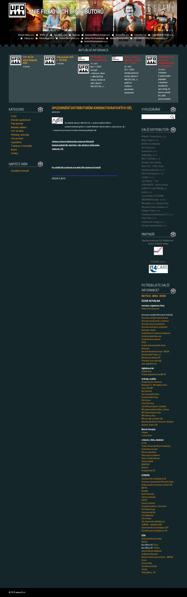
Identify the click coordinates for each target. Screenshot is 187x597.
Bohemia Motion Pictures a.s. (97, 35)
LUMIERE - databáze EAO (152, 524)
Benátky (145, 491)
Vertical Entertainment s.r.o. (96, 41)
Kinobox (145, 467)
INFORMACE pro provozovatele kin (98, 58)
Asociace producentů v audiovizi (155, 321)
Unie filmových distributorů (66, 11)
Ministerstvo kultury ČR (151, 357)
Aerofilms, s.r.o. (60, 35)
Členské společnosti (21, 119)
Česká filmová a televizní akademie (156, 333)
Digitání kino (147, 371)
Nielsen (145, 542)
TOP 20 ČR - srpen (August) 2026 (30, 60)
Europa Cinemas (148, 503)
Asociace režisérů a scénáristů (154, 327)
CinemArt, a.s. (140, 35)
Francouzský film (148, 512)
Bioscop (76, 35)
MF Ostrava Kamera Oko (151, 412)
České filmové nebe (150, 449)
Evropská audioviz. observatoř (154, 506)
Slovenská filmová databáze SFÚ (155, 527)
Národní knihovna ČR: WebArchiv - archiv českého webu (158, 242)
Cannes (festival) (149, 497)
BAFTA (144, 488)
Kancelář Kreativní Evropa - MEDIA (155, 351)
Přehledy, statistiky (20, 134)
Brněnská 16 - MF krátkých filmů (154, 385)
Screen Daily (147, 563)
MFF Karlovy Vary (148, 415)
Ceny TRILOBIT (147, 388)
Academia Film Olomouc (152, 382)
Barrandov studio (149, 330)
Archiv (14, 149)
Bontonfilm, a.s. (122, 35)
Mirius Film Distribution (94, 38)
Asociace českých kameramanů (155, 318)
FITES (144, 342)
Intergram (145, 348)
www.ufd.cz (20, 592)
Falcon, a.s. (29, 38)
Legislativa (16, 142)
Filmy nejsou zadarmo (151, 455)
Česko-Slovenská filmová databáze (156, 446)
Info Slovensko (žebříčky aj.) (153, 521)
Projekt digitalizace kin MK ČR (154, 374)
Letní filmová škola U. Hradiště (154, 406)
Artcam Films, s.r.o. (26, 35)
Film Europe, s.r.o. (46, 38)
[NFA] (57, 123)
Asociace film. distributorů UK (154, 479)
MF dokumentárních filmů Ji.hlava (155, 409)
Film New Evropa (148, 509)
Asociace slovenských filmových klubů (158, 482)
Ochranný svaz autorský (151, 361)
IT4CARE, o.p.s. (158, 261)
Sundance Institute (149, 566)
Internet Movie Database (152, 551)
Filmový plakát (147, 461)
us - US (153, 572)
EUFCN (144, 500)
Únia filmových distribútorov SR (154, 531)
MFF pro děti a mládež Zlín (152, 419)
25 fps (144, 443)
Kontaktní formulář (20, 170)
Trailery (14, 153)
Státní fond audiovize (150, 309)
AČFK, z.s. (44, 35)
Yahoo (157, 548)
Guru (156, 545)
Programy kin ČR (148, 470)
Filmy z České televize (151, 458)
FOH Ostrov (146, 400)
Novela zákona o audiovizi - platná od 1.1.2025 (132, 60)
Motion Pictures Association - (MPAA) (157, 557)
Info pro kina (17, 138)
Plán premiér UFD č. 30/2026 (65, 58)
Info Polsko (146, 518)
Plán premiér (17, 123)
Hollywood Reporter (150, 554)
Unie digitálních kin (149, 364)
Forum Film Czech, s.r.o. (70, 38)
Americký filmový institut (152, 539)
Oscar (144, 560)
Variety (144, 569)
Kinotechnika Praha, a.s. (151, 354)
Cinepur (145, 432)
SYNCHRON (147, 436)
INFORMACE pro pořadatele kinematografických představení (166, 61)
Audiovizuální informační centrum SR (157, 485)
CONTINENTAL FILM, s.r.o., (163, 35)
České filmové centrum (151, 339)
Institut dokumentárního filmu (154, 345)
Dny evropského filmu (150, 394)
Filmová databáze (149, 452)
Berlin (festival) (148, 494)
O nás (14, 116)
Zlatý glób (146, 572)
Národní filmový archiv (119, 38)
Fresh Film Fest (148, 403)
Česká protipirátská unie (151, 336)
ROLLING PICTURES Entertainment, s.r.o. (151, 38)
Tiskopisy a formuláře (21, 145)
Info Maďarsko (148, 515)
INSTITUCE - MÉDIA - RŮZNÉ (154, 296)
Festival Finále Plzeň (150, 397)
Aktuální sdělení (18, 127)
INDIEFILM (145, 464)
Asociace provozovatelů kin (153, 324)
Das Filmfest (147, 391)
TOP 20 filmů (17, 131)
